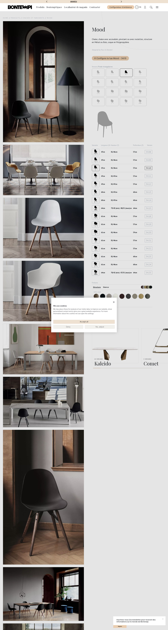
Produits (40, 7)
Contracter (94, 7)
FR (140, 7)
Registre (120, 626)
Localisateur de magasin (75, 7)
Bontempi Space (84, 1)
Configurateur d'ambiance (120, 7)
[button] (47, 1)
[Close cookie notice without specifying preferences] (114, 302)
